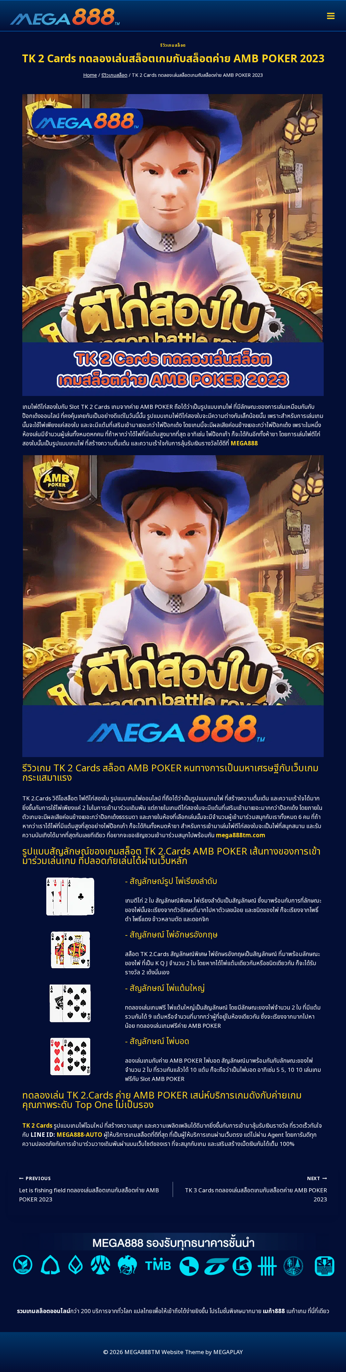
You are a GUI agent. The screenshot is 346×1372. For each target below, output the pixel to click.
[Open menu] (330, 15)
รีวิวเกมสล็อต (173, 45)
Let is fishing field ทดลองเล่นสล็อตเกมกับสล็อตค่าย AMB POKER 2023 (89, 1189)
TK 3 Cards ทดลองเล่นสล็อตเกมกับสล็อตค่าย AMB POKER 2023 (256, 1189)
